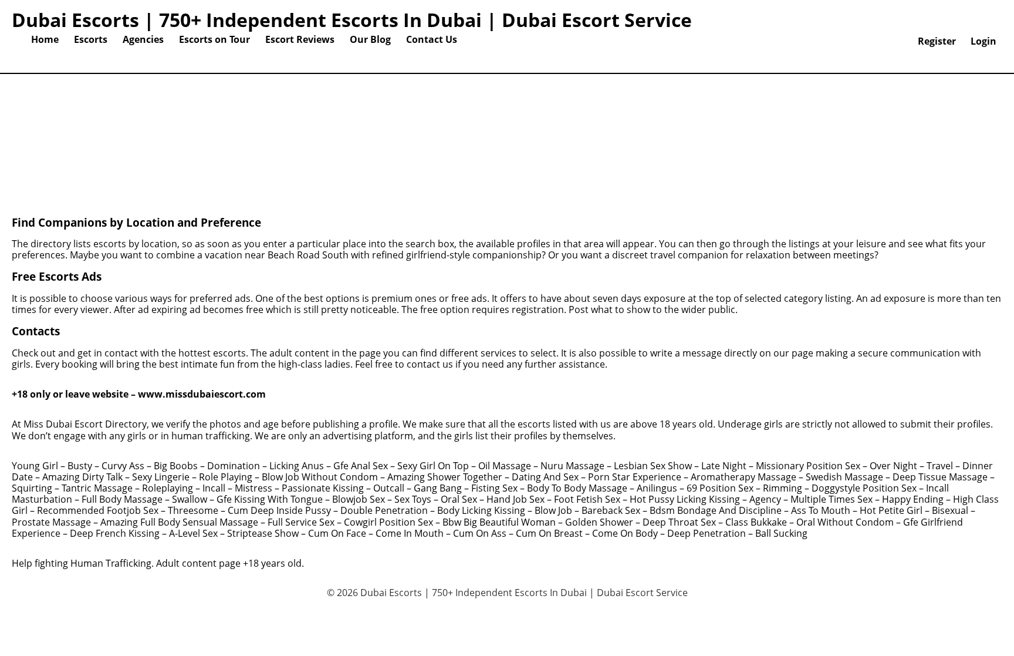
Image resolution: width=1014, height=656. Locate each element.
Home (45, 39)
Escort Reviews (299, 39)
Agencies (143, 39)
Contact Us (431, 39)
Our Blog (370, 39)
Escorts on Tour (214, 39)
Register (937, 41)
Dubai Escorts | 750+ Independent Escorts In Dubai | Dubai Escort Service (352, 19)
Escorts (90, 39)
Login (983, 41)
